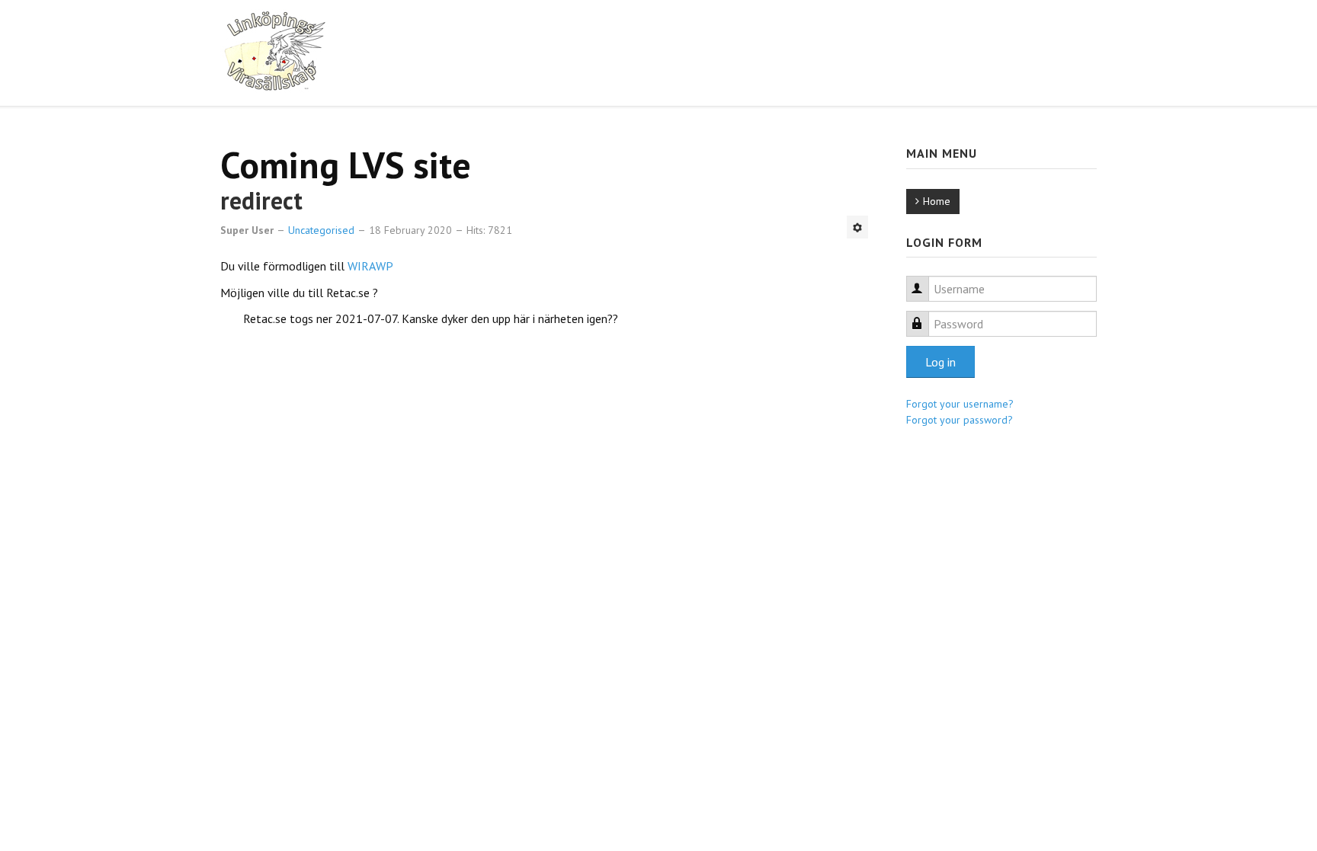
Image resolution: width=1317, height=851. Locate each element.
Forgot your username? (960, 404)
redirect (261, 200)
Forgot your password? (959, 420)
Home (936, 201)
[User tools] (857, 227)
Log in (940, 362)
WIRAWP (370, 266)
